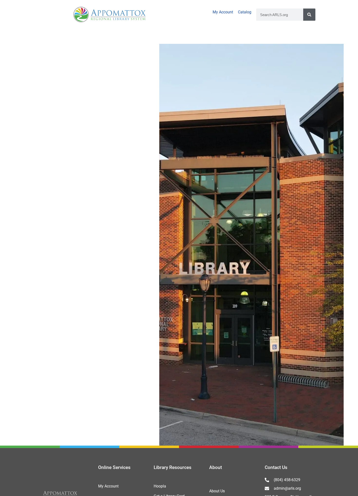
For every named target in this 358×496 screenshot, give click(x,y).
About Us (217, 491)
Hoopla (160, 486)
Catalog (244, 12)
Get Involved (274, 36)
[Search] (309, 15)
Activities (76, 36)
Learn (216, 36)
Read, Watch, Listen (148, 36)
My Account (223, 12)
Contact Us (276, 467)
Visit (22, 36)
